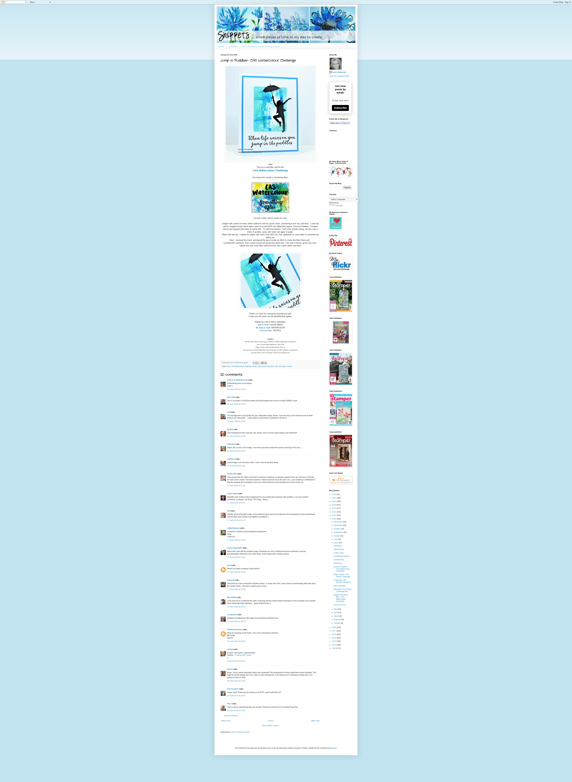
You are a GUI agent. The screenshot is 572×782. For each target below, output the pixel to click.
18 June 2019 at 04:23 (236, 661)
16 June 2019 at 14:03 (236, 389)
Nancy (230, 669)
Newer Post (226, 721)
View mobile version (270, 726)
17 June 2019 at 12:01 (236, 557)
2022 (334, 508)
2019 (334, 519)
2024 (334, 501)
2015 (334, 638)
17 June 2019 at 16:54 (236, 607)
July (336, 539)
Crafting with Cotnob (243, 655)
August (337, 536)
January (337, 623)
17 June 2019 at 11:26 (236, 466)
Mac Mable (231, 597)
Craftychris (232, 615)
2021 (334, 512)
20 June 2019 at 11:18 (236, 681)
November (338, 525)
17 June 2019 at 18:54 (236, 641)
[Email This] (254, 362)
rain (276, 366)
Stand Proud (339, 549)
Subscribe (340, 107)
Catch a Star (339, 553)
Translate (339, 206)
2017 (334, 631)
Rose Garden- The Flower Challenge (342, 575)
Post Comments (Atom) (240, 732)
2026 (334, 494)
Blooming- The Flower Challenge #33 (343, 590)
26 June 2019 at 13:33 (236, 710)
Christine (231, 444)
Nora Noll (231, 397)
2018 (334, 627)
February (338, 620)
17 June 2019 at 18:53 (236, 621)
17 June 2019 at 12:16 (236, 572)
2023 (334, 505)
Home (221, 46)
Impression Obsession (266, 366)
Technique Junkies (285, 366)
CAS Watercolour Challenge (241, 366)
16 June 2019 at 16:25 (236, 421)
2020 (334, 515)
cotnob (230, 649)
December (338, 522)
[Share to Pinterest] (265, 362)
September (338, 532)
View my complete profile (339, 76)
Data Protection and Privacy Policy (260, 46)
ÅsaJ (229, 704)
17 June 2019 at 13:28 (236, 589)
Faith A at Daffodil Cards (237, 380)
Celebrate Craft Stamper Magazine (342, 581)
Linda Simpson (233, 528)
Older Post (315, 721)
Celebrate (338, 546)
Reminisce (338, 563)
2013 (334, 645)
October (337, 529)
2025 (334, 498)
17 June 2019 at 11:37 (236, 503)
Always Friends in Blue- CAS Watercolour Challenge (341, 598)
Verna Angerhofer (234, 548)
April (336, 613)
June (336, 543)
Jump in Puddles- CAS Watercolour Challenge (342, 569)
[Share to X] (259, 362)
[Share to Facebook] (262, 362)
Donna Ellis (232, 474)
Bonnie (230, 429)
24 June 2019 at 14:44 (236, 696)
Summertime (339, 560)
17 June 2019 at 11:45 (236, 520)
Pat (228, 511)
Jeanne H (231, 459)
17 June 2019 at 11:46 (236, 540)
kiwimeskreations (234, 629)
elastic (254, 366)
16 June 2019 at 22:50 (236, 451)
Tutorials (233, 46)
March (336, 616)
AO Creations (233, 689)
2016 (334, 634)
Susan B (230, 580)
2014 (334, 641)
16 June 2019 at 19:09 (236, 436)
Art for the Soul (340, 605)
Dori (229, 565)
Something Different (342, 556)
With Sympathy (340, 586)
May (336, 609)
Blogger (334, 748)
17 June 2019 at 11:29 (236, 486)
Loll (228, 412)
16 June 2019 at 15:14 (236, 404)
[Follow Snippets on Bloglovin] (340, 124)
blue (228, 366)
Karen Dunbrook (339, 72)
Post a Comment (231, 716)
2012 (334, 648)
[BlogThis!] (256, 362)
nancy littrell (232, 494)
